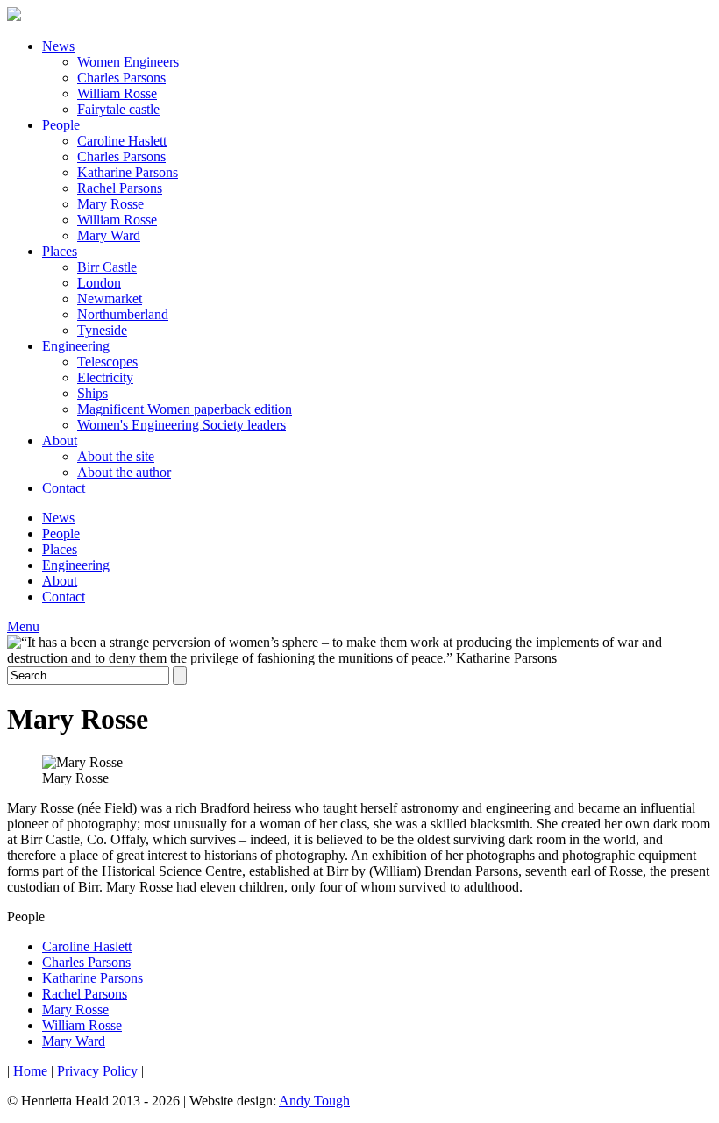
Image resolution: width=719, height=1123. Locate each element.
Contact (63, 487)
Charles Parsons (121, 77)
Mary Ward (108, 235)
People (61, 124)
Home (30, 1070)
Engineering (76, 345)
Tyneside (102, 330)
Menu (23, 626)
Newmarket (109, 298)
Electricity (105, 377)
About (59, 440)
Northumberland (122, 314)
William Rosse (117, 93)
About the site (115, 456)
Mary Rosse (110, 203)
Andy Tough (314, 1100)
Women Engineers (128, 61)
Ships (92, 393)
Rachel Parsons (119, 188)
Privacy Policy (97, 1070)
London (99, 282)
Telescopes (107, 361)
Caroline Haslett (122, 140)
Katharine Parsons (127, 172)
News (58, 46)
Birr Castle (107, 266)
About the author (124, 472)
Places (59, 251)
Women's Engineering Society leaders (181, 424)
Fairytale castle (118, 109)
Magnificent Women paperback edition (184, 409)
